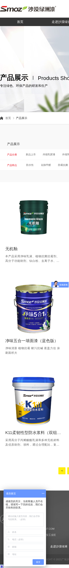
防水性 (30, 165)
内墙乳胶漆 (49, 154)
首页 (20, 22)
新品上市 (31, 154)
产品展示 (21, 118)
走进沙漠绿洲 (58, 546)
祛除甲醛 (46, 165)
